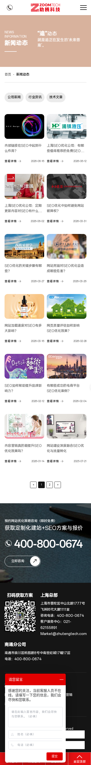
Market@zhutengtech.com (63, 634)
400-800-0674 (48, 543)
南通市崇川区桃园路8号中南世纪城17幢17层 (37, 653)
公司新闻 (14, 97)
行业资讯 (35, 97)
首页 (8, 74)
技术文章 (55, 97)
